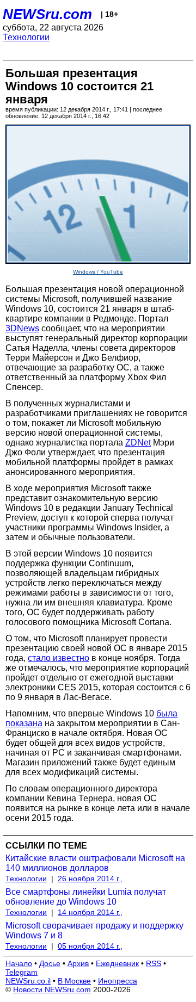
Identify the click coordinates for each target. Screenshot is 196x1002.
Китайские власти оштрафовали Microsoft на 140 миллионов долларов (95, 863)
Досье (49, 963)
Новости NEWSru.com (52, 989)
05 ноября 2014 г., (90, 946)
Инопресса (117, 980)
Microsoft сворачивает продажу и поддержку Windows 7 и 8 (94, 930)
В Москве (74, 980)
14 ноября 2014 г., (90, 912)
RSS (153, 963)
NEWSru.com (47, 14)
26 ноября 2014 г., (90, 878)
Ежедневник (117, 963)
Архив (78, 963)
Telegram (21, 972)
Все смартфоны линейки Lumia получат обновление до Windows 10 (85, 896)
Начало (18, 963)
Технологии (26, 37)
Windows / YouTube (98, 272)
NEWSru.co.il (28, 980)
